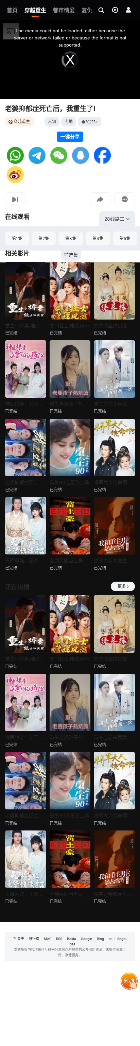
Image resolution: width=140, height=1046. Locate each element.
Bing (100, 939)
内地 (69, 121)
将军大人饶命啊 (110, 482)
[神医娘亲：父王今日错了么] (25, 369)
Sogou (122, 939)
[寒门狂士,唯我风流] (70, 291)
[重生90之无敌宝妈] (70, 447)
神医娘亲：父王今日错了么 (25, 404)
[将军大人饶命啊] (114, 447)
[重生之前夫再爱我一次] (114, 369)
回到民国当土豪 (66, 560)
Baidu (71, 939)
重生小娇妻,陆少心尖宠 (25, 325)
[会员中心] (128, 9)
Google (86, 939)
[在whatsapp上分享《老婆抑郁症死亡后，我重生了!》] (15, 162)
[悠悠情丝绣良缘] (114, 291)
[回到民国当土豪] (70, 525)
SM (72, 944)
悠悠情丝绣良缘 (110, 325)
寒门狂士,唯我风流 (69, 325)
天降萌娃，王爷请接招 (25, 560)
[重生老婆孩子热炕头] (70, 369)
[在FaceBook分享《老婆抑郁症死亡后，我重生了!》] (102, 162)
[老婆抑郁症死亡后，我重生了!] (25, 447)
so (110, 939)
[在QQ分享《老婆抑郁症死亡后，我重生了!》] (80, 162)
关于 (20, 939)
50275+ (91, 122)
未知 (52, 121)
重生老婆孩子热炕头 (70, 404)
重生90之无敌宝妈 (69, 482)
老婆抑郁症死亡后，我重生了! (50, 109)
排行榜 (34, 939)
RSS (59, 939)
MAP (47, 939)
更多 (122, 586)
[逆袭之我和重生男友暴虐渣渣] (114, 525)
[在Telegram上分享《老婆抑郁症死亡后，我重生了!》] (37, 162)
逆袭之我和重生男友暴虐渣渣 (114, 560)
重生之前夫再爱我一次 (114, 404)
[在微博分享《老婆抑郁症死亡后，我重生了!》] (15, 181)
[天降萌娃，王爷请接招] (25, 525)
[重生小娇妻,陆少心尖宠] (25, 291)
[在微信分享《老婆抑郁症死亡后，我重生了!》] (58, 162)
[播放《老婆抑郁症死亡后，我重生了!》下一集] (15, 199)
